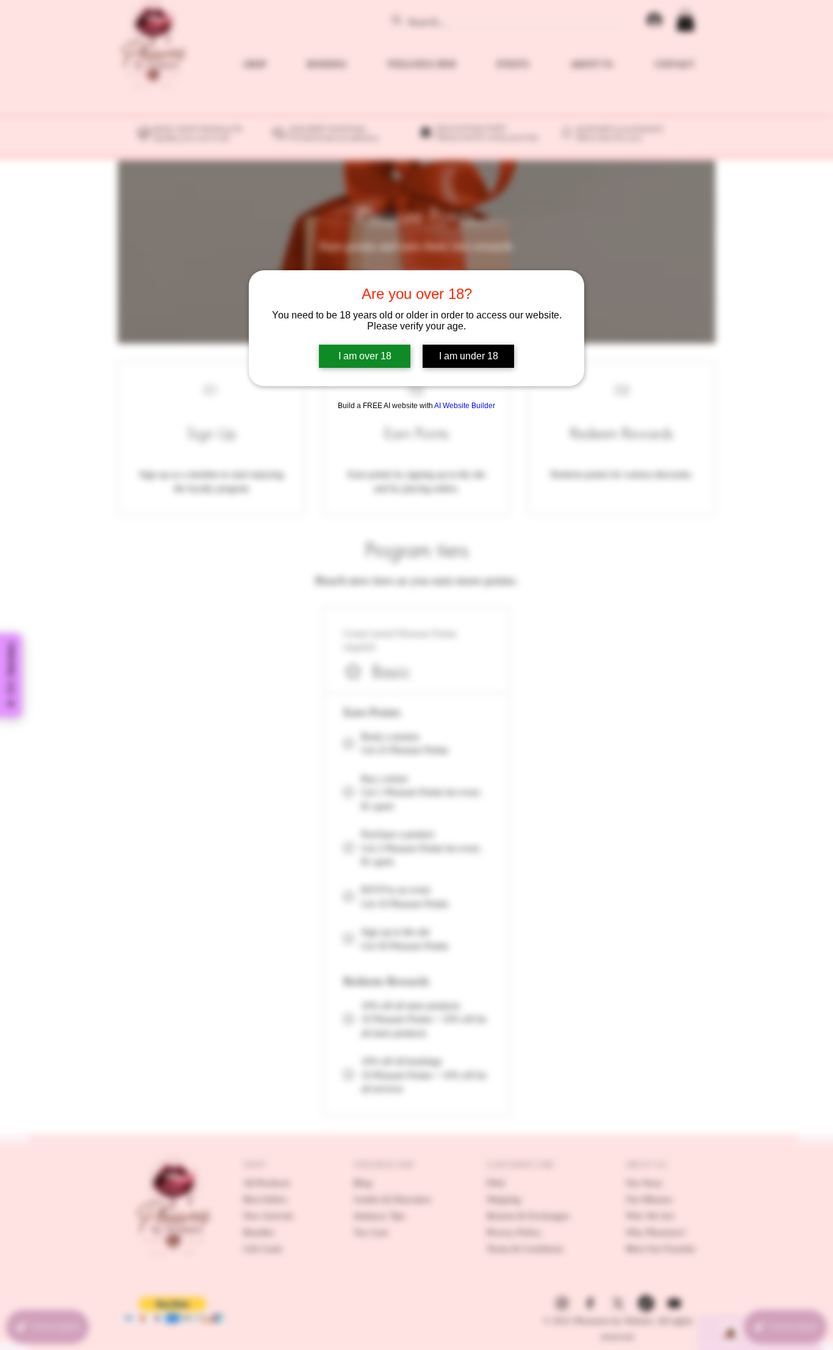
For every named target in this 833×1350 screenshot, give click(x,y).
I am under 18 (468, 356)
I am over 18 (364, 356)
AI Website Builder (464, 405)
